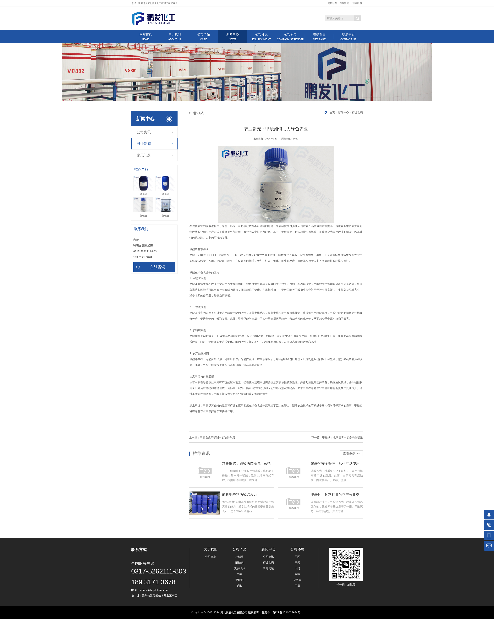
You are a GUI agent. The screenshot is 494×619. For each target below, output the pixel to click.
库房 (297, 585)
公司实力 (290, 37)
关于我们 (174, 37)
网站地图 (332, 3)
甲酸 (239, 574)
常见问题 (144, 155)
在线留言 (344, 3)
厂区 (297, 556)
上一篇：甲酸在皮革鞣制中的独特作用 (212, 437)
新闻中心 (232, 37)
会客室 (297, 579)
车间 (297, 562)
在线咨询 (157, 267)
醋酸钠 (239, 562)
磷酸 (239, 585)
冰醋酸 (239, 556)
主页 (332, 112)
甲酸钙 (239, 579)
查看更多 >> (351, 453)
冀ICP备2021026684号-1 (287, 612)
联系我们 (357, 3)
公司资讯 (144, 132)
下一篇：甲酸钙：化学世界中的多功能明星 (337, 437)
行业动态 (144, 144)
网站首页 (146, 37)
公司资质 (210, 556)
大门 (297, 568)
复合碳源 (239, 568)
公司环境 (261, 37)
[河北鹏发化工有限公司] (154, 18)
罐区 (297, 574)
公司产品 (203, 37)
